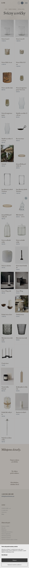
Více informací (4, 554)
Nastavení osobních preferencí (14, 564)
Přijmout (14, 560)
